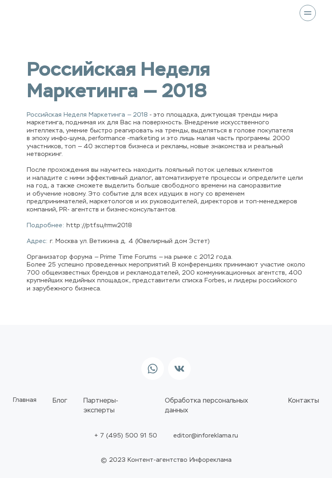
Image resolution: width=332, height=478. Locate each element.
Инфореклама (210, 460)
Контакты (303, 401)
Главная (24, 400)
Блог (60, 401)
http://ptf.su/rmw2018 (99, 225)
